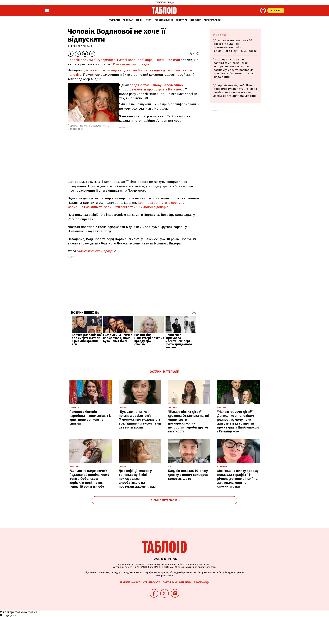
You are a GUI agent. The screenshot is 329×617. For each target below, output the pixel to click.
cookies (32, 612)
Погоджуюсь (8, 615)
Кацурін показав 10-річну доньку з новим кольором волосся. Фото (188, 475)
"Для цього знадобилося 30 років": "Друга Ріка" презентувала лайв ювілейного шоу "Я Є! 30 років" (235, 46)
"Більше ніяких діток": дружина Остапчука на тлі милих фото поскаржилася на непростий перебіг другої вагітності (188, 421)
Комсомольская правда (131, 64)
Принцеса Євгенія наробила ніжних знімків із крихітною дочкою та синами (90, 417)
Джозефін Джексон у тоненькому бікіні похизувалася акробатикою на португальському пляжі (137, 478)
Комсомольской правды (96, 251)
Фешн (139, 20)
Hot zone (195, 20)
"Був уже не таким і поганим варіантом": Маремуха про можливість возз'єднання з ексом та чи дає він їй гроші (140, 419)
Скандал (128, 20)
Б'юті (149, 20)
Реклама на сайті (130, 582)
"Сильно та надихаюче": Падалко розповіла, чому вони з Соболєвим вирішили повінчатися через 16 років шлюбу (89, 478)
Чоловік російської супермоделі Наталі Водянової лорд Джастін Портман (124, 60)
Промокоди (201, 582)
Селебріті (114, 20)
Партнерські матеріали (177, 582)
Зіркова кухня (164, 20)
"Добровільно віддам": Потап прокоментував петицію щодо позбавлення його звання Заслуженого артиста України (235, 91)
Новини (219, 35)
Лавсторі (181, 20)
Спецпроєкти (212, 20)
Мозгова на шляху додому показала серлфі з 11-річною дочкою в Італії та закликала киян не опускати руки (238, 478)
